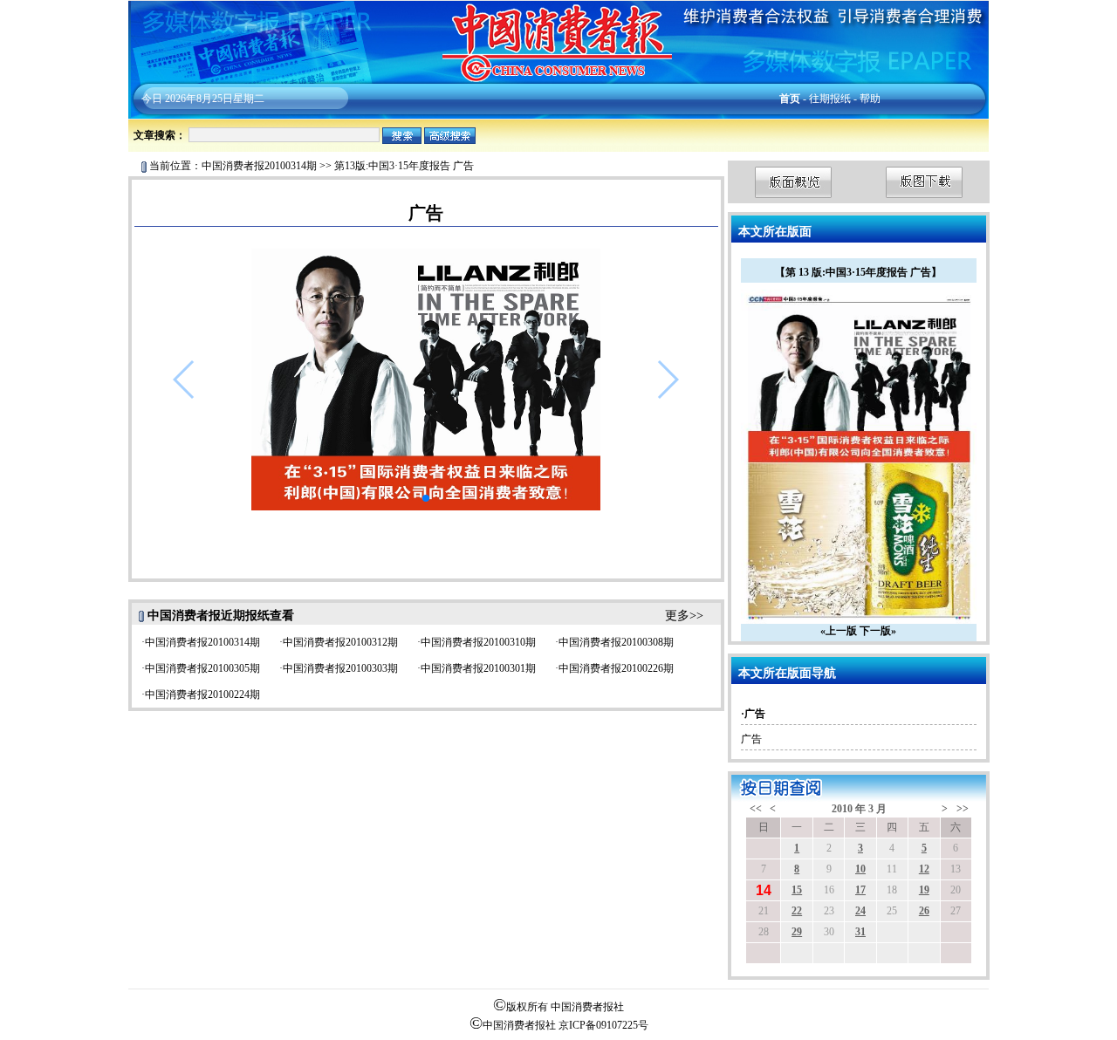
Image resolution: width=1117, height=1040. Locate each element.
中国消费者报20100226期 (616, 668)
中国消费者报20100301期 (478, 668)
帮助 (870, 98)
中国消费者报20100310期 (478, 642)
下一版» (878, 631)
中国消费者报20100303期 (340, 668)
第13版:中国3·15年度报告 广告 (404, 166)
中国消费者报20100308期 (616, 642)
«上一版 (838, 631)
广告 (751, 739)
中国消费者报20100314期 (259, 166)
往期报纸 (830, 98)
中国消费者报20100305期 (202, 668)
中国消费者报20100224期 (202, 694)
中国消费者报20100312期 (340, 642)
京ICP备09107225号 (603, 1025)
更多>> (684, 615)
